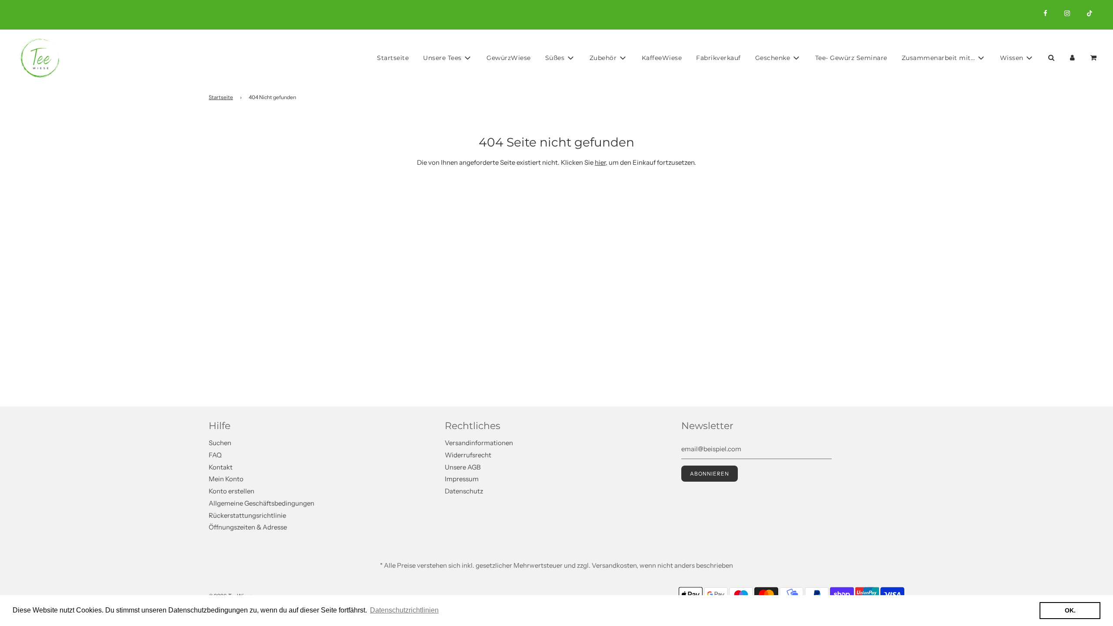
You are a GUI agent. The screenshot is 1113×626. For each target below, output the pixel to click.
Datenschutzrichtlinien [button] (404, 610)
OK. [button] (1070, 610)
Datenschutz (464, 491)
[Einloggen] (1072, 57)
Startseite (393, 58)
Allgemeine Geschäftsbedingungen (261, 503)
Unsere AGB (463, 467)
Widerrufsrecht (468, 455)
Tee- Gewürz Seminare (851, 58)
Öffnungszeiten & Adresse (248, 527)
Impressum (462, 479)
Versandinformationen (479, 443)
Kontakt (221, 467)
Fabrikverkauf (718, 58)
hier (600, 162)
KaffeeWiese (662, 58)
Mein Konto (226, 479)
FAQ (215, 455)
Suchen (220, 443)
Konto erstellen (231, 491)
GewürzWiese (509, 58)
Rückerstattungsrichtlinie (247, 515)
